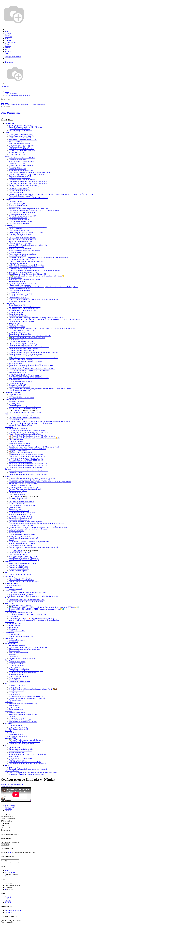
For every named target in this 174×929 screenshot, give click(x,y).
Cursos (7, 92)
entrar (10, 852)
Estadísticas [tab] (8, 809)
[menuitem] (6, 31)
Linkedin (8, 901)
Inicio (2, 104)
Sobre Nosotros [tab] (10, 805)
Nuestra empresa (10, 872)
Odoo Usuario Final (11, 113)
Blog (6, 876)
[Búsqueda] (1, 101)
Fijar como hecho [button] (12, 784)
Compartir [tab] (8, 810)
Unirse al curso (17, 410)
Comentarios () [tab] (10, 807)
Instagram (8, 902)
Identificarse (9, 62)
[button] (9, 123)
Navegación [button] (4, 103)
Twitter (7, 899)
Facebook (8, 897)
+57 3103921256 (10, 912)
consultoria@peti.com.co (13, 910)
